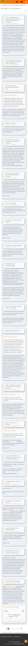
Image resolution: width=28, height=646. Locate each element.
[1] (6, 613)
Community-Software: (14, 643)
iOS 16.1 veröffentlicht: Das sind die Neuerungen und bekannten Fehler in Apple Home (13, 62)
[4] (6, 618)
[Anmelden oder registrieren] (21, 1)
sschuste (13, 441)
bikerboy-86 (12, 586)
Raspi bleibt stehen (10, 123)
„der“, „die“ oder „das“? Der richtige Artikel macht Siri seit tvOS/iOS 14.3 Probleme (13, 457)
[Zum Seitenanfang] (26, 641)
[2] (6, 615)
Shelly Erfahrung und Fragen (12, 330)
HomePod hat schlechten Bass (13, 245)
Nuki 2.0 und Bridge (10, 203)
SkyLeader (7, 23)
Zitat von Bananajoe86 (11, 607)
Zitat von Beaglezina (10, 95)
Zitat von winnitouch (10, 337)
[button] (17, 1)
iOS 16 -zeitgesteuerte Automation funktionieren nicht (12, 87)
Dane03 (17, 509)
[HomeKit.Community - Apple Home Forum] (2, 1)
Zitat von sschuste (9, 430)
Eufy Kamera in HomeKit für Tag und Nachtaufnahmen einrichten (12, 141)
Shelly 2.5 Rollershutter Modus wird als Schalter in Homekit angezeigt (13, 386)
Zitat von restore (8, 394)
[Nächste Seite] (22, 629)
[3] (6, 616)
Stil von (14, 641)
